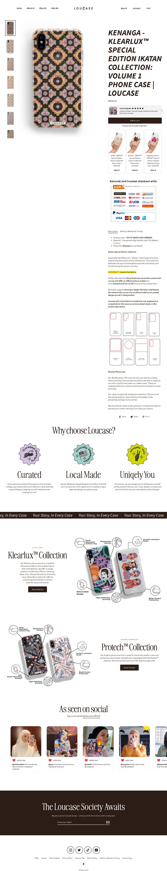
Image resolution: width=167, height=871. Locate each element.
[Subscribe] (107, 822)
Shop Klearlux (37, 589)
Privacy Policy (67, 858)
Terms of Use (80, 858)
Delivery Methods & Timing (131, 231)
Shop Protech (129, 667)
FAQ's (37, 858)
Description (113, 231)
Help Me (54, 8)
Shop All (42, 8)
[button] (108, 110)
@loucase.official (91, 715)
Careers (44, 858)
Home (19, 8)
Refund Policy (92, 858)
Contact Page (127, 858)
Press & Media (54, 858)
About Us (31, 8)
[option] (57, 78)
